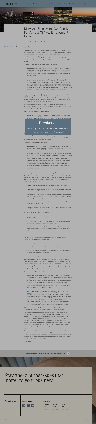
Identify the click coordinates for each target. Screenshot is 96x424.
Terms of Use (37, 128)
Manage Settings (59, 132)
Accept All (36, 132)
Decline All (47, 132)
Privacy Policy (30, 128)
